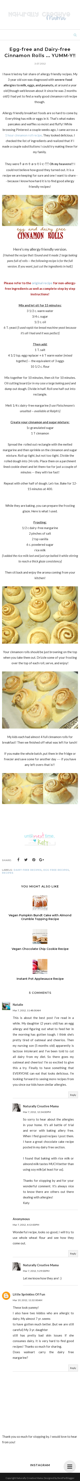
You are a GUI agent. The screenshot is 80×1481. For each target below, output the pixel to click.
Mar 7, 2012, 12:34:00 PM (37, 1112)
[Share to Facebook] (18, 860)
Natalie (18, 1004)
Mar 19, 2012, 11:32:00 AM (27, 1300)
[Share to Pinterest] (34, 860)
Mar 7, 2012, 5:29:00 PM (36, 1270)
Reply (73, 1094)
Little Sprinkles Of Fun (29, 1294)
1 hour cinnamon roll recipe (23, 135)
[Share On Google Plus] (41, 860)
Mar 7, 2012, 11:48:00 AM (27, 1010)
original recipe (42, 283)
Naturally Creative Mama (41, 1106)
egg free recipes (56, 869)
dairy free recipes (28, 869)
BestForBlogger (65, 1478)
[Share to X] (26, 860)
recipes (8, 872)
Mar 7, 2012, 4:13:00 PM (26, 1224)
